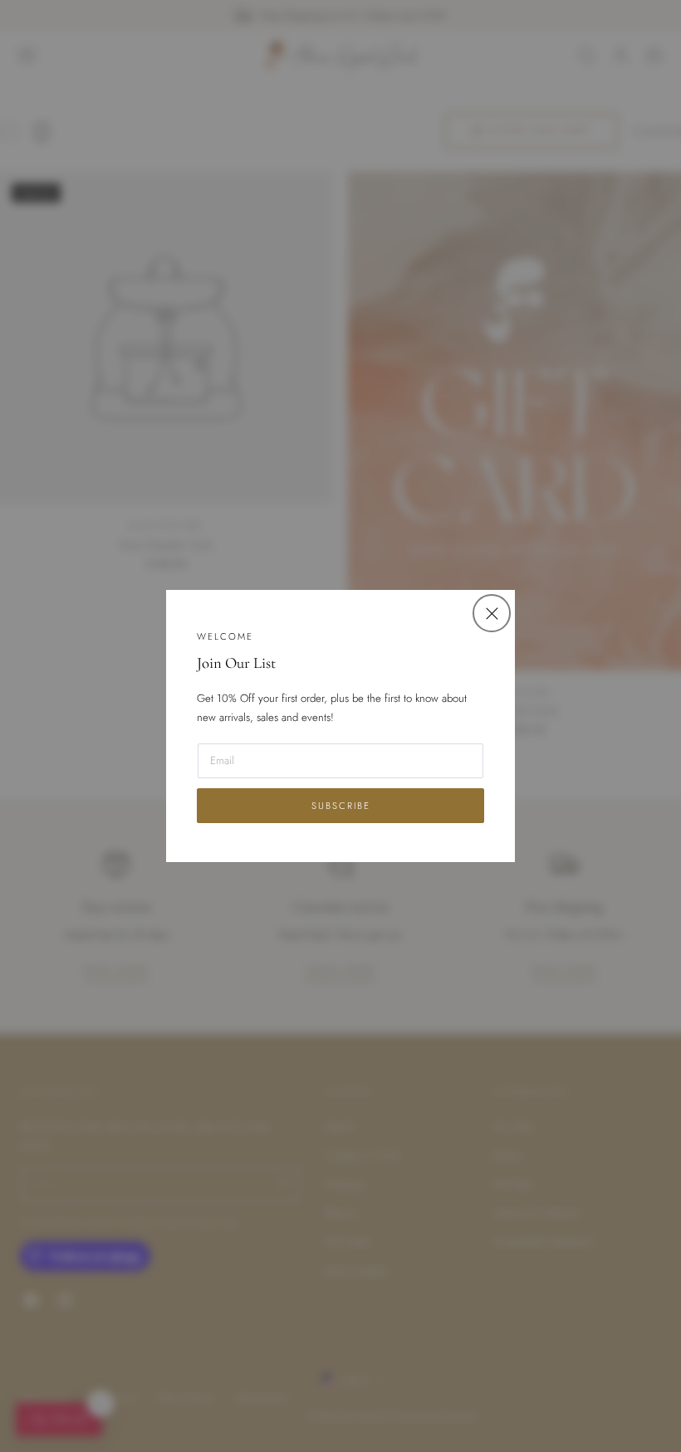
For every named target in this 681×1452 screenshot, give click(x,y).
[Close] (491, 612)
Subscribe (340, 805)
